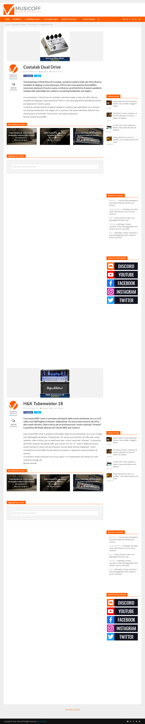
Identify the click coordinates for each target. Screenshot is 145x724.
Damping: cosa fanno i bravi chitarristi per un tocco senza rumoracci (123, 211)
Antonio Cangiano (21, 140)
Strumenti (16, 19)
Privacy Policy (41, 721)
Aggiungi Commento (13, 89)
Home (7, 19)
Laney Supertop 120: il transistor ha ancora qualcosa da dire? (88, 134)
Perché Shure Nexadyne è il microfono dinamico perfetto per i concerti (123, 202)
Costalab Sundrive (72, 709)
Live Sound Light (51, 19)
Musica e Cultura (69, 19)
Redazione (13, 75)
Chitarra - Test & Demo (29, 24)
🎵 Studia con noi (87, 19)
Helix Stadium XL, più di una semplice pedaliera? (55, 134)
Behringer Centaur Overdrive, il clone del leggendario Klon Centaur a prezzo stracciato (123, 226)
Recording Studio (32, 19)
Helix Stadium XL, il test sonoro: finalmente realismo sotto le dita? (21, 134)
